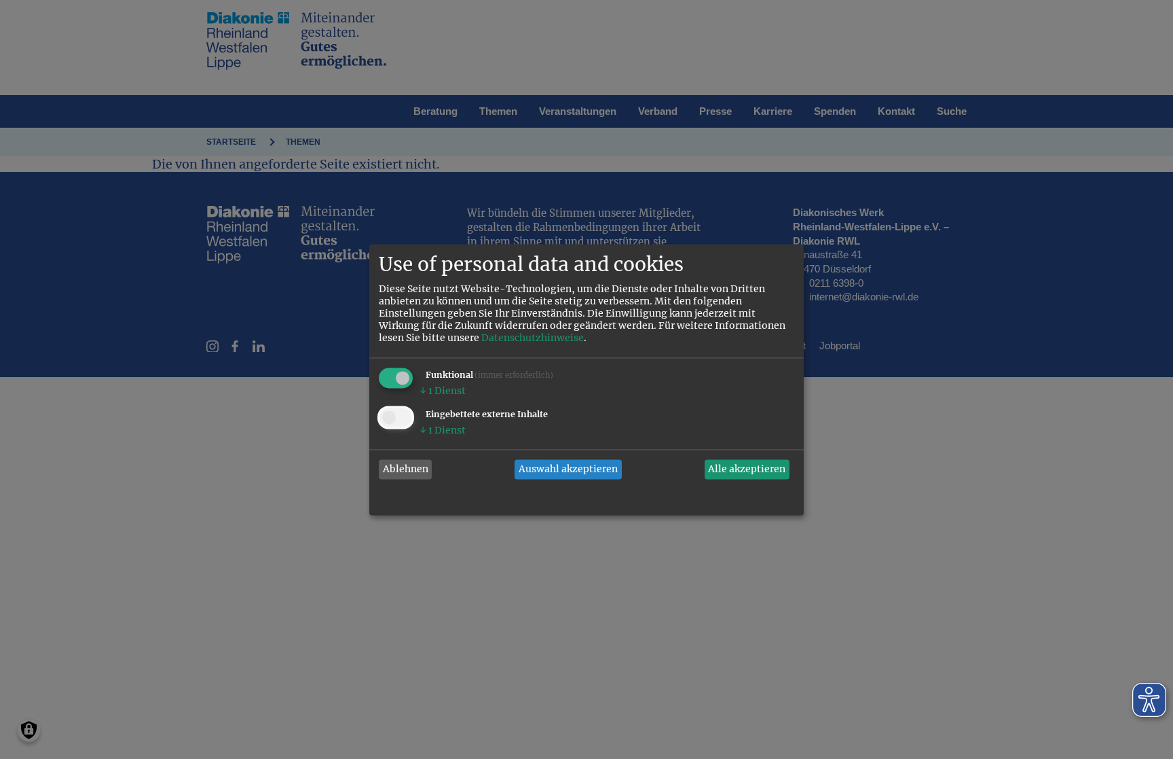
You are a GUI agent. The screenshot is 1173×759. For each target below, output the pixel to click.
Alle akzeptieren (746, 469)
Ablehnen (405, 469)
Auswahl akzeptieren (568, 469)
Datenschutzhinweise (532, 338)
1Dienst (443, 391)
